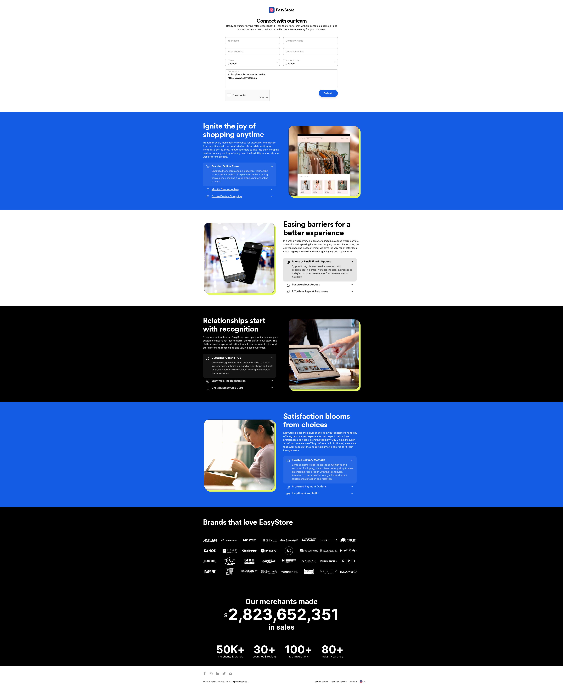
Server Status (321, 681)
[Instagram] (211, 673)
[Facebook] (204, 673)
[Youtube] (230, 673)
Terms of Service (339, 681)
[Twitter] (224, 673)
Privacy (353, 681)
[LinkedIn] (217, 673)
